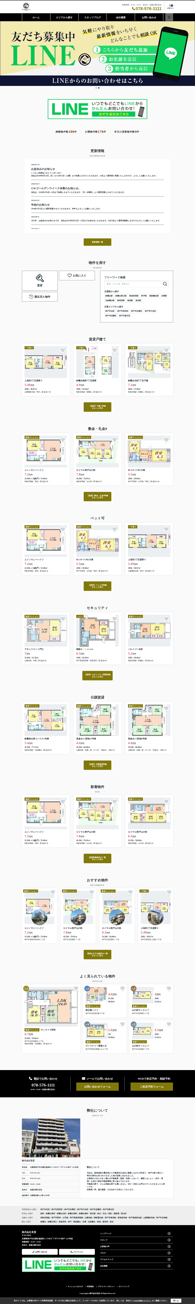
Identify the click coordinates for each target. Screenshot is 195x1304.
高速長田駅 (133, 296)
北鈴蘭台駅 (110, 300)
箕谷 (112, 1222)
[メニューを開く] (169, 17)
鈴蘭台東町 (51, 1214)
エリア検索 (31, 277)
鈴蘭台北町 (62, 1214)
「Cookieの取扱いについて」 (141, 1301)
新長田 (105, 1222)
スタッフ (104, 1240)
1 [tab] (96, 88)
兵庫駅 (164, 296)
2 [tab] (98, 88)
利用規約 (90, 1286)
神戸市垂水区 (124, 316)
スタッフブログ (92, 17)
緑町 (42, 1214)
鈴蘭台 (43, 1222)
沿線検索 (48, 277)
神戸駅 (144, 296)
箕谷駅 (138, 300)
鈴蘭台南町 (84, 1214)
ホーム (36, 17)
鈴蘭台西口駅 (121, 296)
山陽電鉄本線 (149, 1218)
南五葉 (93, 1214)
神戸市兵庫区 (136, 311)
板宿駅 (130, 300)
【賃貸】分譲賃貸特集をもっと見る (97, 765)
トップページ (105, 1233)
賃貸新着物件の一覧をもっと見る (97, 858)
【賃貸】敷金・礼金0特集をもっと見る (97, 497)
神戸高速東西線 (76, 1218)
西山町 (124, 1214)
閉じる (176, 1301)
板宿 (99, 1222)
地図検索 (40, 284)
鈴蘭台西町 (73, 1214)
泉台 (99, 1214)
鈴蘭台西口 (52, 1222)
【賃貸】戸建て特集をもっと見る (97, 407)
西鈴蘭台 (77, 1222)
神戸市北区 (110, 311)
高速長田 (62, 1222)
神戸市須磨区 (110, 316)
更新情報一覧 (97, 242)
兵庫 (84, 1222)
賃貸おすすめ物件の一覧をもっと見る (97, 954)
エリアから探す (64, 17)
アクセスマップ (106, 1259)
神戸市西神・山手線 (60, 1218)
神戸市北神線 (161, 1218)
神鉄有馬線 (45, 1218)
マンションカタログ (75, 1286)
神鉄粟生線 (99, 1218)
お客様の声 (104, 1246)
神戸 (70, 1222)
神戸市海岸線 (110, 1218)
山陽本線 (89, 1218)
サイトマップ (124, 1286)
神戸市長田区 (122, 311)
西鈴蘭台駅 (154, 296)
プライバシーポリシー (106, 1286)
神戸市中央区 (150, 311)
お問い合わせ (149, 17)
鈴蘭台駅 (109, 296)
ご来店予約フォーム (152, 1086)
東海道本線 (122, 1218)
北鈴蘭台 (91, 1222)
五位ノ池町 (107, 1214)
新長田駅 (121, 300)
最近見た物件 (42, 296)
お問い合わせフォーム (97, 1086)
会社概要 (121, 17)
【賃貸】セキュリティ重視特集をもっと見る (97, 676)
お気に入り (79, 275)
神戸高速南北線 (135, 1218)
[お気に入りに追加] (63, 350)
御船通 (117, 1214)
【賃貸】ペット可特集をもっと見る (97, 586)
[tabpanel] (97, 53)
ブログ (103, 1253)
